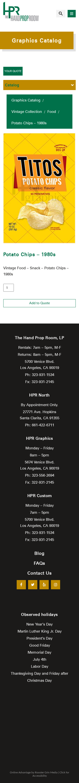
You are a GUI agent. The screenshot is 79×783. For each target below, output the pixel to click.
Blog (39, 553)
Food (51, 111)
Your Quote (13, 71)
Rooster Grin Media (46, 772)
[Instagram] (55, 584)
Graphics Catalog (25, 100)
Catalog (12, 85)
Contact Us (39, 573)
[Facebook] (21, 584)
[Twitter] (32, 584)
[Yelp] (44, 584)
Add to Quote (39, 303)
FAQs (39, 563)
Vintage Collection (26, 111)
